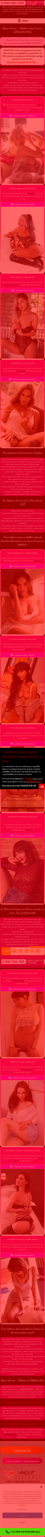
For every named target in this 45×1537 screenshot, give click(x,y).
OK (42, 787)
